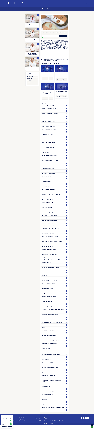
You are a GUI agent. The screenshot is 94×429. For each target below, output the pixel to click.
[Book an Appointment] (92, 425)
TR (79, 4)
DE (83, 4)
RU (85, 4)
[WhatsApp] (92, 427)
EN (81, 4)
